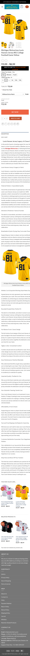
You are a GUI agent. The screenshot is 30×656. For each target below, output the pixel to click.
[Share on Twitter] (8, 124)
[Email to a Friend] (11, 124)
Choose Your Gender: (6, 72)
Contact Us (4, 597)
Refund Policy (5, 610)
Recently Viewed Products (8, 622)
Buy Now (15, 112)
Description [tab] (5, 134)
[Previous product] (6, 60)
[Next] (26, 27)
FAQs (2, 600)
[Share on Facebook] (5, 124)
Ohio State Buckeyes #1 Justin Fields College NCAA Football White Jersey (22, 539)
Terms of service (5, 584)
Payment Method (6, 603)
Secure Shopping (6, 581)
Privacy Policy (5, 577)
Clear (2, 82)
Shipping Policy (5, 613)
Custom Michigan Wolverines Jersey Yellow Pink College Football (21, 504)
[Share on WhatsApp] (2, 124)
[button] (2, 7)
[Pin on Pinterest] (14, 124)
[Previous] (3, 27)
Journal (3, 616)
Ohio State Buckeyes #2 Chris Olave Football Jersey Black (7, 538)
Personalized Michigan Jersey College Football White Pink (7, 503)
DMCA (3, 574)
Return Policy (5, 606)
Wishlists (4, 619)
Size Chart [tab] (4, 137)
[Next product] (2, 60)
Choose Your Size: (5, 77)
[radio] (3, 75)
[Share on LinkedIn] (17, 124)
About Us (4, 593)
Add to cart (15, 118)
